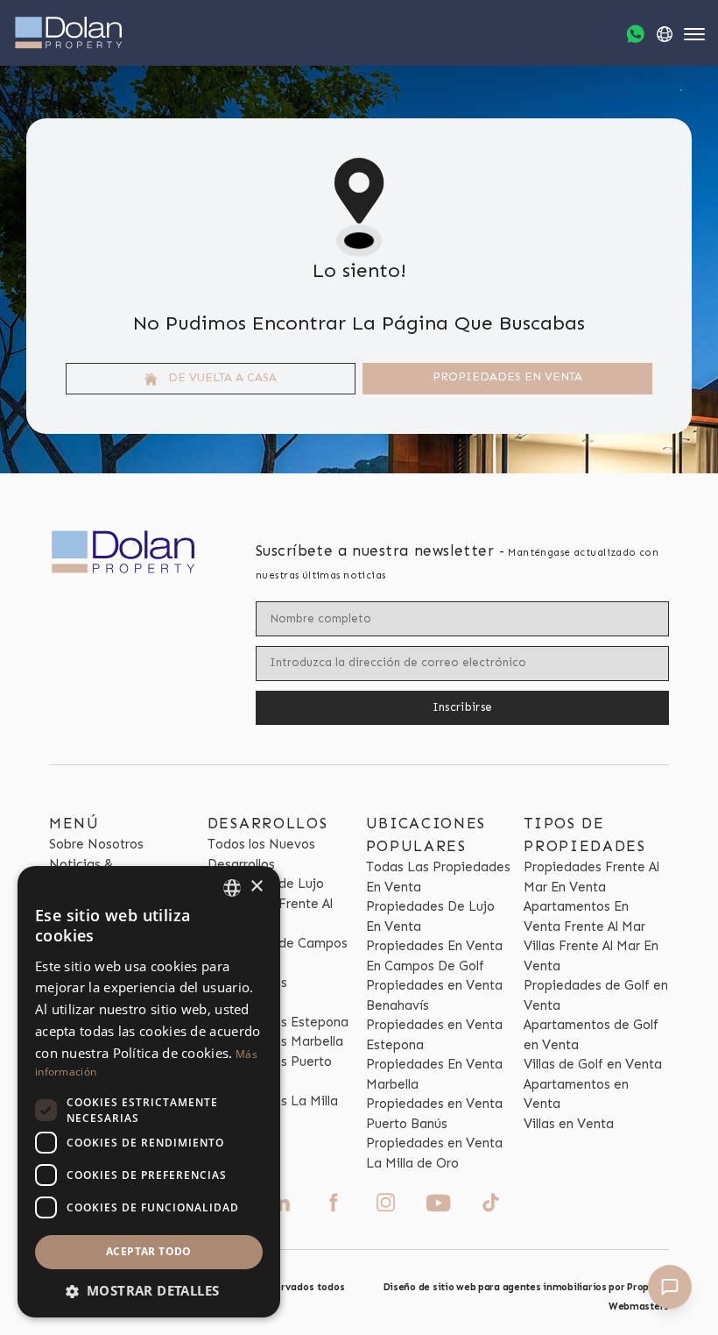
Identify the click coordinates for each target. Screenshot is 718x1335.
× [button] (256, 886)
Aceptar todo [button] (149, 1251)
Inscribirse (463, 707)
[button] (149, 1291)
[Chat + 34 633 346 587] (635, 34)
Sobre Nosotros (96, 844)
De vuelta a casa (221, 377)
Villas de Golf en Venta (593, 1064)
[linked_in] (280, 1202)
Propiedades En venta (507, 376)
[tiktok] (490, 1202)
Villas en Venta (569, 1124)
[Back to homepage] (68, 33)
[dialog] (149, 1091)
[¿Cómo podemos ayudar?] (670, 1287)
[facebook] (333, 1202)
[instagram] (385, 1202)
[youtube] (438, 1203)
